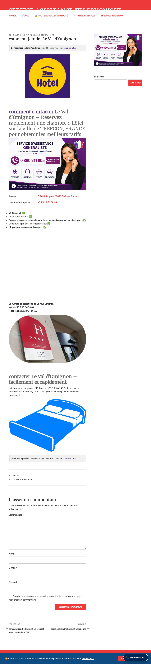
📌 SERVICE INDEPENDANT (113, 15)
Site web (13, 582)
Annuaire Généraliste (42, 35)
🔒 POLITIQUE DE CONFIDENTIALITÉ (51, 15)
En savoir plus (70, 48)
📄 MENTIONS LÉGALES (84, 15)
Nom (12, 553)
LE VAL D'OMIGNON (22, 479)
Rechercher (99, 76)
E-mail (13, 567)
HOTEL (16, 475)
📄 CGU (25, 15)
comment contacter (31, 112)
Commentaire (16, 514)
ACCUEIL (12, 15)
